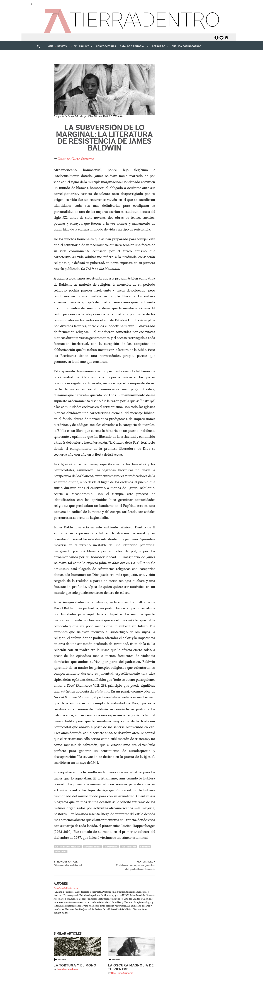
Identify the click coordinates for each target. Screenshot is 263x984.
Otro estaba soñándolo (68, 865)
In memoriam (111, 847)
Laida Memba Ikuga (67, 969)
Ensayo (62, 960)
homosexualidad (92, 847)
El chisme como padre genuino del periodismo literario (135, 867)
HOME (50, 46)
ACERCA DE (157, 47)
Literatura (145, 847)
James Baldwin (129, 847)
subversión (60, 851)
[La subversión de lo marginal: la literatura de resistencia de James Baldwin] (104, 89)
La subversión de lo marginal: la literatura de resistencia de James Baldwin (104, 138)
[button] (39, 54)
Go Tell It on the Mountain (67, 847)
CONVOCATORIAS (106, 46)
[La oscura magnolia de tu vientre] (131, 946)
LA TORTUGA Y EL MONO (75, 965)
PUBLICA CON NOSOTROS (186, 46)
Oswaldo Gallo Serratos (76, 159)
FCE (32, 4)
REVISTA (61, 47)
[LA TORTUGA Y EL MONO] (77, 946)
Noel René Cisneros (122, 973)
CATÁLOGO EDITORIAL (131, 47)
